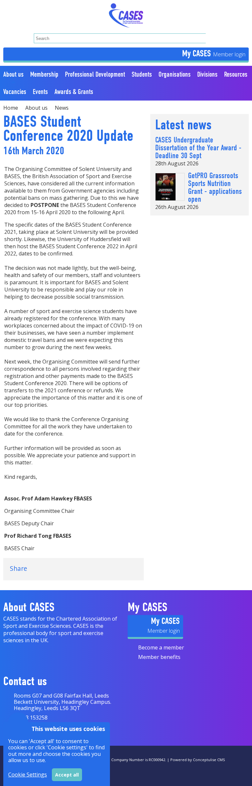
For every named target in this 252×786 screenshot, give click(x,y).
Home (10, 107)
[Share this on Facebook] (62, 568)
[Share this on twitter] (42, 568)
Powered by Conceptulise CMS (197, 759)
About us (36, 107)
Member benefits (159, 657)
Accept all (67, 775)
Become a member (161, 647)
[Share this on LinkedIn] (81, 568)
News (62, 107)
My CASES (197, 53)
